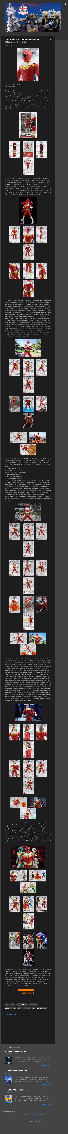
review (19, 1008)
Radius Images (38, 1121)
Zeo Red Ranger (41, 1008)
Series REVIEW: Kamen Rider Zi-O (16, 1070)
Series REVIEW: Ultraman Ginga (15, 1051)
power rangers (33, 1005)
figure (6, 1005)
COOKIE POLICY (39, 1115)
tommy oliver (27, 1008)
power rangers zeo (10, 1008)
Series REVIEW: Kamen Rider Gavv (16, 1090)
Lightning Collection (22, 1005)
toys (34, 1008)
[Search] (66, 4)
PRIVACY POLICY (29, 1115)
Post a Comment (11, 1014)
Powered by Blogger (35, 1118)
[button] (50, 40)
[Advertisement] (61, 61)
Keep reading (47, 1065)
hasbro (12, 1005)
